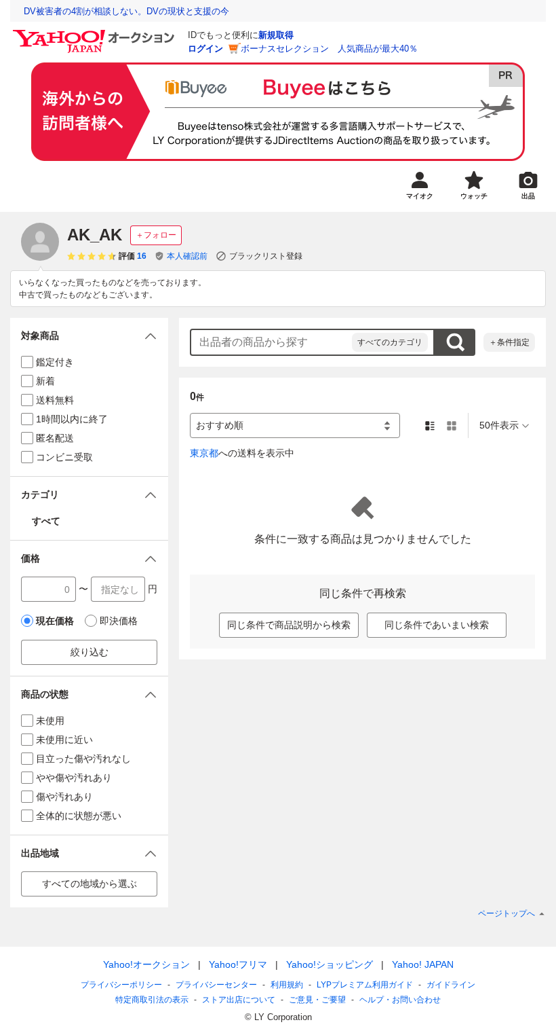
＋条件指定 (509, 342)
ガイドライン (450, 985)
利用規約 (287, 985)
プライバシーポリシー (121, 985)
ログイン (205, 48)
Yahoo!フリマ (238, 964)
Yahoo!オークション (146, 964)
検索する (455, 342)
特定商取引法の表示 (151, 999)
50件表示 (499, 425)
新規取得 (276, 35)
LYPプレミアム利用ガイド (365, 985)
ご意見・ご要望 (317, 999)
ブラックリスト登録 (265, 256)
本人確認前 (187, 256)
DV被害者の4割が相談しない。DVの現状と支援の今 (126, 11)
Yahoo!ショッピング (329, 964)
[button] (89, 336)
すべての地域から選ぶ (89, 883)
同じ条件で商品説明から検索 (289, 624)
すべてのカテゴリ (389, 342)
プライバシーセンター (216, 985)
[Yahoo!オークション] (95, 33)
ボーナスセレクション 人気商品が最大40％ (329, 48)
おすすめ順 (219, 425)
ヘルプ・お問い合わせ (400, 999)
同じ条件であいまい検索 (436, 624)
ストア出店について (238, 999)
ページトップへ (506, 913)
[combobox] (271, 342)
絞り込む (89, 652)
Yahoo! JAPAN (423, 964)
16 (141, 256)
